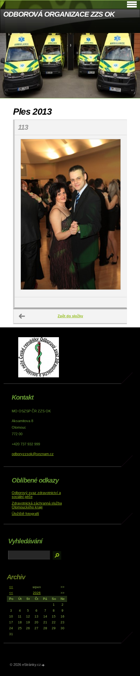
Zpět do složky (70, 316)
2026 (37, 593)
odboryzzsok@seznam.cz (33, 454)
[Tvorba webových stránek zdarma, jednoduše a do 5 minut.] (43, 665)
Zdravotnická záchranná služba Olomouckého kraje (37, 505)
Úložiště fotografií (25, 514)
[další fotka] (116, 216)
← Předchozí (22, 316)
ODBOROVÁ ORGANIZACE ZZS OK (58, 14)
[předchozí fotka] (25, 216)
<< (11, 587)
